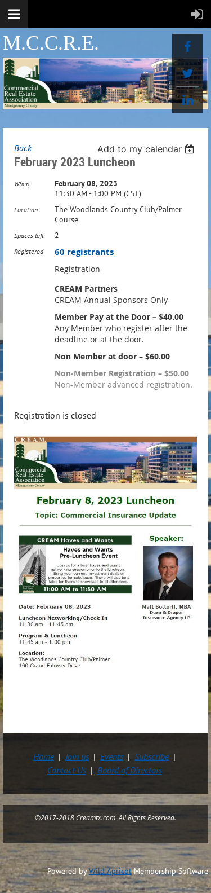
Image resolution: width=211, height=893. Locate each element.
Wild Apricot (110, 871)
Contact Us (66, 770)
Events (111, 756)
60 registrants (84, 252)
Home (43, 756)
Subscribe (151, 756)
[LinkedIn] (187, 100)
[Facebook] (187, 47)
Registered (28, 251)
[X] (187, 73)
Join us (77, 756)
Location (26, 209)
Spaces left (29, 235)
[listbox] (147, 149)
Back (23, 147)
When (21, 183)
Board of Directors (129, 770)
